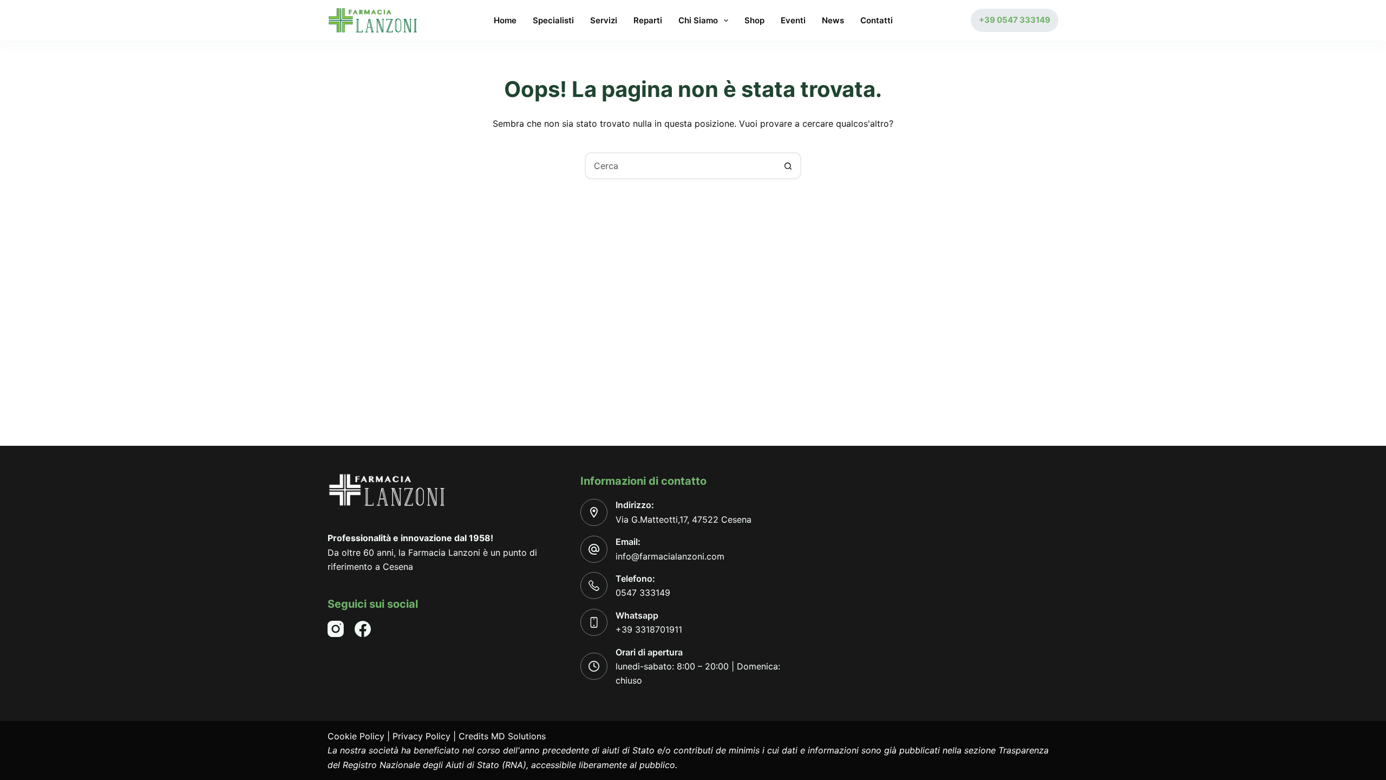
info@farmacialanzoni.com (670, 556)
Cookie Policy (356, 736)
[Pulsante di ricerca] (787, 165)
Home (505, 20)
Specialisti (553, 20)
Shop (754, 20)
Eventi (793, 20)
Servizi (603, 20)
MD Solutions (518, 736)
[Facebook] (363, 629)
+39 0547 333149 (1014, 20)
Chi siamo (698, 20)
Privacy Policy (421, 736)
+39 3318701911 (649, 629)
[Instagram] (336, 629)
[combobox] (680, 165)
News (833, 20)
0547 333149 (643, 592)
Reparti (647, 20)
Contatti (876, 20)
